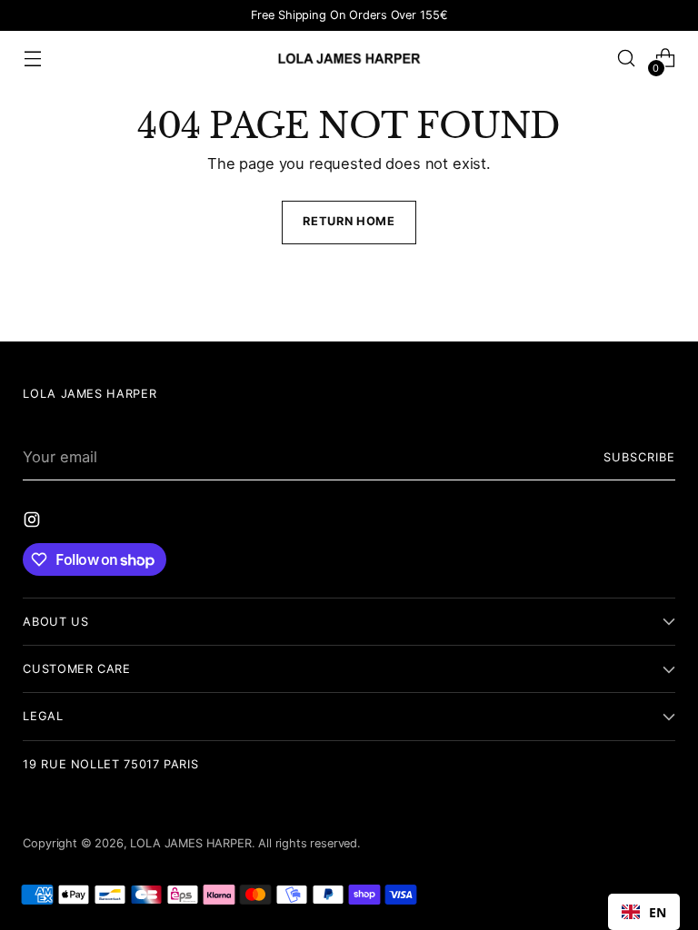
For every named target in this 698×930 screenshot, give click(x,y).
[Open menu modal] (32, 58)
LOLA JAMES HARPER (190, 843)
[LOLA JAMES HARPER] (349, 57)
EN (657, 912)
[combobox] (644, 912)
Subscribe (639, 457)
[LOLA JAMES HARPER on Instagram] (34, 522)
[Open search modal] (626, 58)
